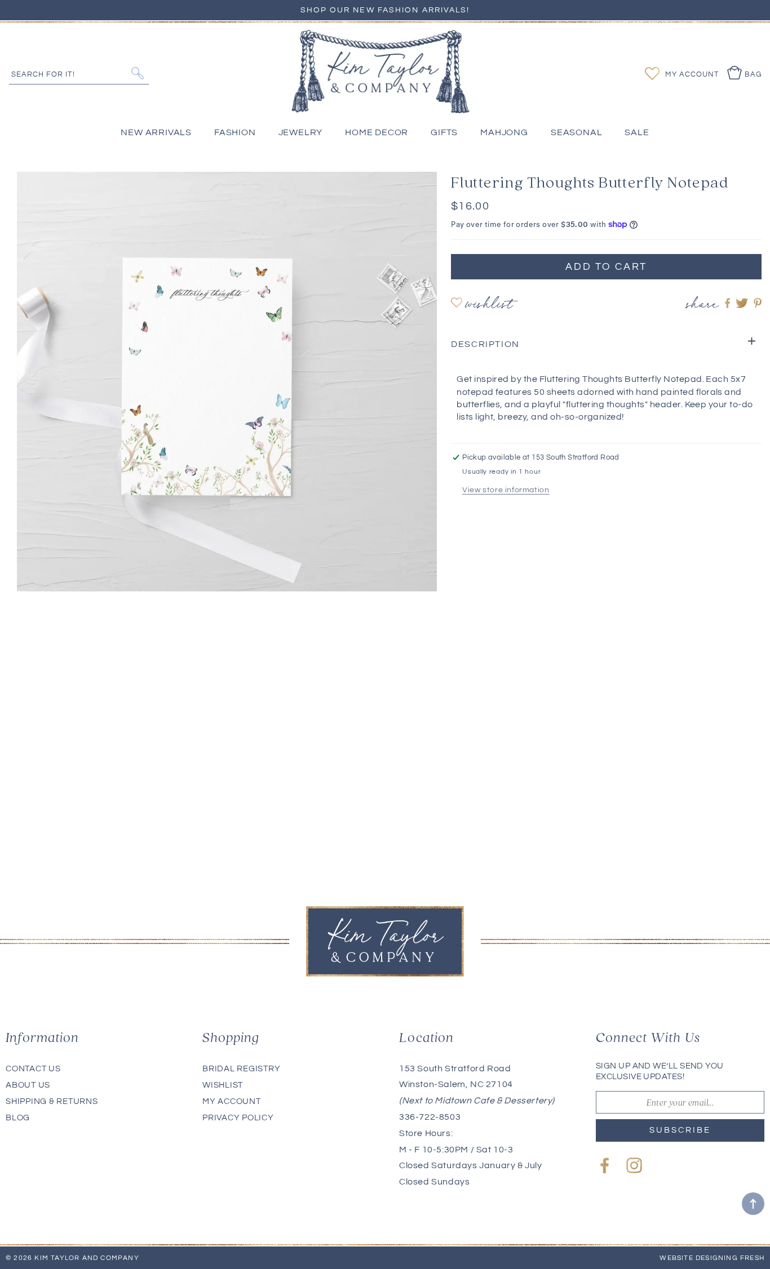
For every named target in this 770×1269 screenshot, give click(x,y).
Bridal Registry (241, 1069)
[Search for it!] (137, 73)
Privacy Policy (238, 1118)
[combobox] (79, 73)
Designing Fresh (730, 1258)
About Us (28, 1085)
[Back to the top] (753, 1203)
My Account (231, 1101)
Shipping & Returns (52, 1101)
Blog (18, 1118)
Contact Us (33, 1069)
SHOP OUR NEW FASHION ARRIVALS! (385, 10)
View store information (505, 490)
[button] (606, 344)
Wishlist (489, 305)
